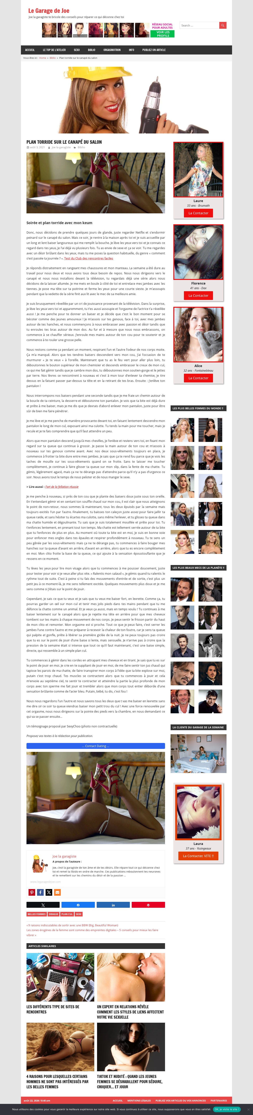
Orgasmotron (112, 50)
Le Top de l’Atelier (54, 50)
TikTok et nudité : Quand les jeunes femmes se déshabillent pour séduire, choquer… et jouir (129, 1082)
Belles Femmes (37, 914)
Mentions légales (139, 1100)
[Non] (248, 1109)
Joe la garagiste (61, 147)
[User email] (57, 892)
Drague (53, 914)
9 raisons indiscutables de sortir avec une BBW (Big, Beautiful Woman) (73, 925)
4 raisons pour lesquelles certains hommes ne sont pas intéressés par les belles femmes (57, 1082)
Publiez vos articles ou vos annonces (181, 1100)
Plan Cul (67, 914)
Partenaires (219, 1100)
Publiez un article (154, 50)
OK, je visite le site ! (227, 1109)
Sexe (78, 914)
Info (131, 50)
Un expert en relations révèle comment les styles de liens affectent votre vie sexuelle (130, 1012)
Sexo (77, 50)
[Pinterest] (32, 892)
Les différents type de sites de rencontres (52, 1009)
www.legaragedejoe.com (45, 881)
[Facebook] (40, 892)
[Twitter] (49, 892)
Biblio (91, 50)
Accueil (30, 50)
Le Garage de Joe (48, 10)
